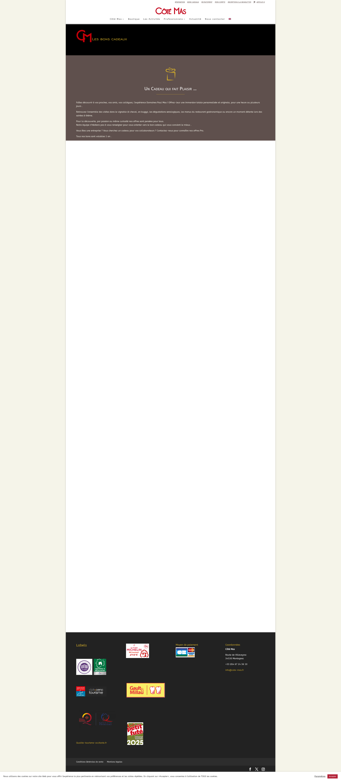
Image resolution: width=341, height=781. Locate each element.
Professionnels (173, 19)
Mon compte (220, 2)
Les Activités (151, 19)
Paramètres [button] (319, 776)
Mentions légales (114, 762)
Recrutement (206, 2)
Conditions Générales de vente (89, 762)
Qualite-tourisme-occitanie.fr (91, 743)
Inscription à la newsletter (239, 2)
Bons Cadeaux (193, 2)
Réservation (180, 2)
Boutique (134, 19)
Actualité (195, 19)
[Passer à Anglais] (230, 21)
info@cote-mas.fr (234, 670)
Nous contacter (215, 19)
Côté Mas (116, 19)
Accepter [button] (332, 776)
